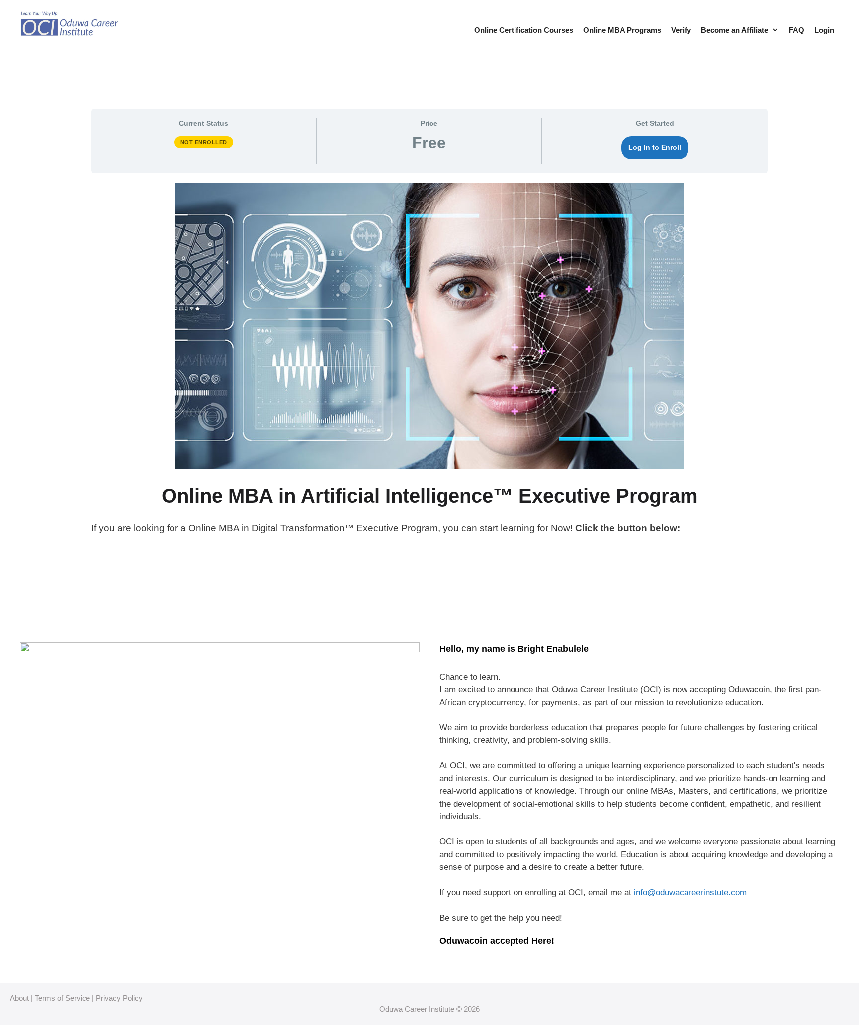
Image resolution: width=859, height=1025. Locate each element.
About (19, 998)
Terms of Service (62, 998)
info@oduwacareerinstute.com (690, 892)
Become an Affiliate (734, 30)
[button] (776, 30)
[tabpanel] (429, 380)
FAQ (796, 30)
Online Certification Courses (523, 30)
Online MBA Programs (622, 30)
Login (824, 30)
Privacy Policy (119, 998)
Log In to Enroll (654, 147)
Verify (681, 30)
